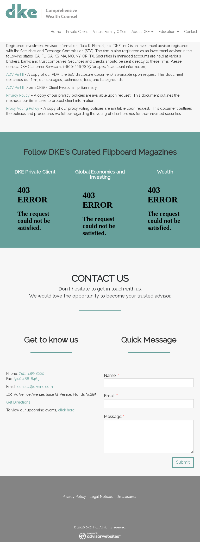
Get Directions (18, 402)
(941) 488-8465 (26, 379)
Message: (114, 416)
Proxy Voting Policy (22, 108)
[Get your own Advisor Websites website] (100, 535)
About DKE (141, 32)
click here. (66, 410)
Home (56, 32)
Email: (111, 395)
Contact (190, 32)
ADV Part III (15, 87)
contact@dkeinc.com (35, 386)
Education (167, 32)
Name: (111, 375)
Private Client (77, 32)
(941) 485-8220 (31, 373)
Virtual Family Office (109, 32)
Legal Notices (101, 496)
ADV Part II (15, 74)
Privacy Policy (18, 95)
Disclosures (126, 496)
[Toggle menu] (153, 31)
